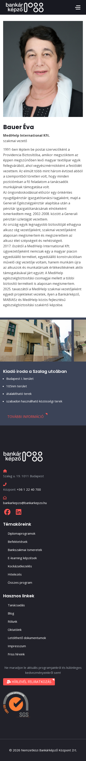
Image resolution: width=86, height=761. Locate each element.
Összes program (20, 582)
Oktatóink (15, 629)
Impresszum (17, 646)
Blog (11, 613)
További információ (25, 416)
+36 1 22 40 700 (29, 489)
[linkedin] (18, 512)
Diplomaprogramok (21, 533)
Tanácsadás (16, 605)
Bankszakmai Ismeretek (25, 550)
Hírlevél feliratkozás (31, 681)
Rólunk (12, 621)
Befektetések (17, 541)
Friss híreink (16, 654)
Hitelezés (15, 574)
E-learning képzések (22, 558)
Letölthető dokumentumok (27, 638)
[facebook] (7, 512)
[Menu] (77, 7)
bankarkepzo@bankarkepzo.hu (25, 503)
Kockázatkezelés (20, 566)
